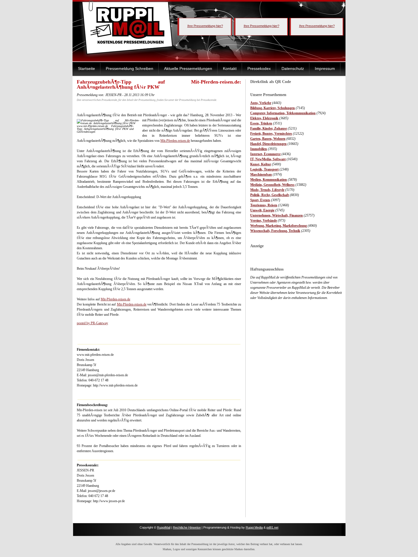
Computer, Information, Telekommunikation (283, 113)
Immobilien (258, 149)
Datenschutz (293, 68)
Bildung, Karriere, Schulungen (272, 108)
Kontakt (230, 68)
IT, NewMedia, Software (268, 159)
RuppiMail (163, 527)
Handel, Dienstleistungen (268, 144)
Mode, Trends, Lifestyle (267, 190)
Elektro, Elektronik (264, 118)
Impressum (325, 68)
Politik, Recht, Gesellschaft (269, 195)
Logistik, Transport (264, 169)
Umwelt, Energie (262, 210)
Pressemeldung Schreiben (129, 68)
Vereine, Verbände (263, 221)
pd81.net (272, 527)
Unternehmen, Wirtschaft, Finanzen (276, 215)
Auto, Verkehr (260, 103)
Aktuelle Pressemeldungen (188, 68)
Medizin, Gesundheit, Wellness (272, 185)
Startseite (86, 68)
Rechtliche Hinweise (187, 527)
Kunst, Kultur (260, 164)
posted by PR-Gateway (92, 323)
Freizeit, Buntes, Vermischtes (271, 134)
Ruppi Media (254, 527)
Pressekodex (259, 68)
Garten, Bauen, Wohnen (267, 139)
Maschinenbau (261, 174)
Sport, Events (260, 200)
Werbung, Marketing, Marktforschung (278, 226)
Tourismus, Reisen (263, 205)
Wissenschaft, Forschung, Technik (275, 231)
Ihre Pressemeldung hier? (205, 26)
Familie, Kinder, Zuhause (268, 128)
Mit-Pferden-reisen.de (175, 141)
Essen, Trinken (261, 123)
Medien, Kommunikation (268, 180)
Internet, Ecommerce (265, 154)
